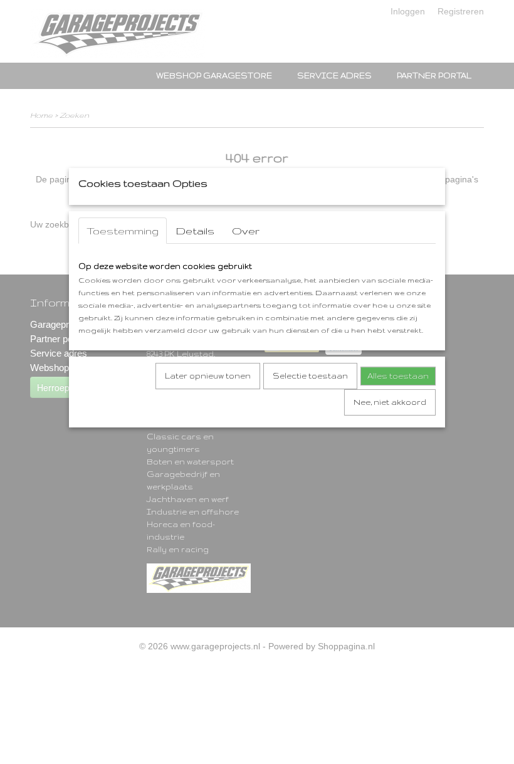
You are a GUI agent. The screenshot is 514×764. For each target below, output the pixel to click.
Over (246, 230)
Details (195, 230)
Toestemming (123, 230)
